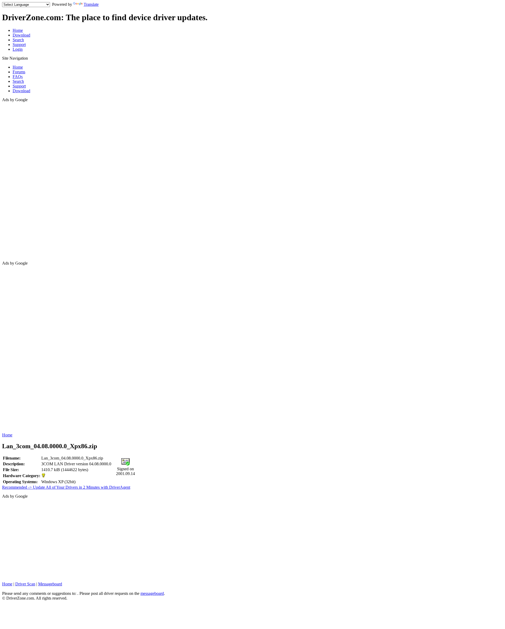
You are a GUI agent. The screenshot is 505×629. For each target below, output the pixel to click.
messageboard (152, 593)
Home (18, 30)
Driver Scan (25, 584)
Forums (19, 72)
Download (21, 35)
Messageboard (50, 584)
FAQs (18, 76)
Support (19, 44)
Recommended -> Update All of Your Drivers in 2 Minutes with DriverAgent (66, 487)
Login (18, 49)
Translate (91, 4)
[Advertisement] (23, 181)
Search (18, 40)
